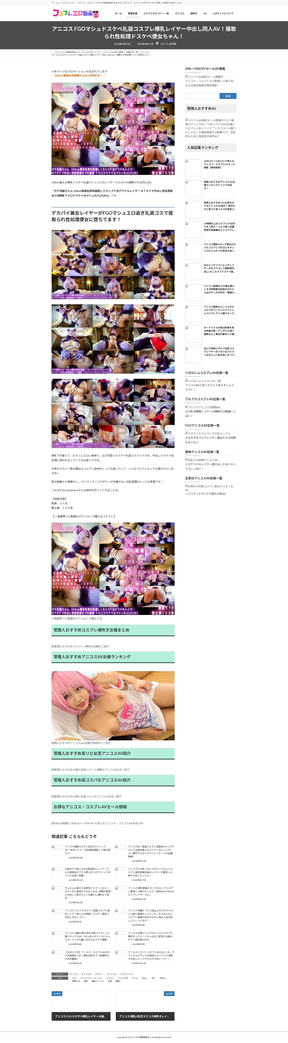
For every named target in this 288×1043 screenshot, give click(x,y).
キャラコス (87, 974)
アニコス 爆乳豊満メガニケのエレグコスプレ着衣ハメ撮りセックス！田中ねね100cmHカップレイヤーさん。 (151, 891)
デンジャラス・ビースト (91, 978)
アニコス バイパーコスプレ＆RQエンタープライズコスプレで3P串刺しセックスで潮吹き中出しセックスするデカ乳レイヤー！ (151, 955)
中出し (145, 978)
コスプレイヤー (127, 974)
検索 (228, 96)
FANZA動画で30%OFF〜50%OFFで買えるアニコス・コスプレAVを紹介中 (98, 823)
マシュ (135, 978)
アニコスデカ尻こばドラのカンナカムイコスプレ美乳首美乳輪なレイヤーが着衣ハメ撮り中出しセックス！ (150, 872)
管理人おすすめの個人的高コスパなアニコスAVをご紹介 (88, 796)
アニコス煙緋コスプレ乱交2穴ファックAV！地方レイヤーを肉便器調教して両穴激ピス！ (87, 850)
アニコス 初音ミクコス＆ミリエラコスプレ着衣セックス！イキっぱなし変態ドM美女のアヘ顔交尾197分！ (150, 936)
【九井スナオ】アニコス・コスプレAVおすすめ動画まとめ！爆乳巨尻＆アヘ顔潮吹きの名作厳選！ (87, 955)
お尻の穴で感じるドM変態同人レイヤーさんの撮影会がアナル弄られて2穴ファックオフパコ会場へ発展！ (87, 872)
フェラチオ (123, 978)
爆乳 (86, 981)
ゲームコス (112, 974)
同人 (154, 978)
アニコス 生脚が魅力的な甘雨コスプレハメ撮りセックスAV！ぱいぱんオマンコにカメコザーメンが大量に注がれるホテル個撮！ (87, 936)
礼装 (110, 981)
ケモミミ (99, 974)
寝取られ (76, 981)
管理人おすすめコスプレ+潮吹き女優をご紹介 (81, 646)
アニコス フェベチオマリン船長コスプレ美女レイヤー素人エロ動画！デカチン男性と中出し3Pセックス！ (87, 914)
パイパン (110, 978)
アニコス (74, 974)
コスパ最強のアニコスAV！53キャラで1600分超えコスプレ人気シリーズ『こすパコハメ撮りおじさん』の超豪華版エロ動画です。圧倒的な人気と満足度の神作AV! (210, 128)
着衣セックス (98, 981)
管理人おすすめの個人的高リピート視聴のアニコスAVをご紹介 (92, 769)
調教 (118, 981)
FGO (74, 978)
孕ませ (163, 978)
